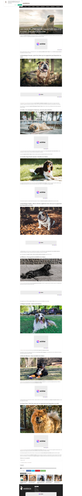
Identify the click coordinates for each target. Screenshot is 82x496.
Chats (29, 6)
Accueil (22, 6)
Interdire (15, 4)
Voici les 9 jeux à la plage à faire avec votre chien (32, 482)
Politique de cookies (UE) (38, 491)
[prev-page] (60, 473)
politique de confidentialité (27, 462)
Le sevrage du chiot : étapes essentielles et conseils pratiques (23, 482)
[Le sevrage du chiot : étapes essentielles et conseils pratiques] (24, 478)
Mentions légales (37, 490)
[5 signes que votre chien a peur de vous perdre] (58, 478)
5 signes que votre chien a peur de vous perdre (57, 482)
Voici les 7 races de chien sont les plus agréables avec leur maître (41, 482)
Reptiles (47, 6)
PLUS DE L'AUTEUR (29, 473)
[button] (61, 7)
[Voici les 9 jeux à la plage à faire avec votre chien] (32, 478)
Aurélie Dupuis (22, 33)
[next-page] (61, 473)
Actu (25, 6)
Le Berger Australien (23, 350)
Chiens (33, 6)
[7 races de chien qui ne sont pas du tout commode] (49, 478)
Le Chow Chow (22, 449)
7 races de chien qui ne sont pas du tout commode (49, 482)
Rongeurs (52, 6)
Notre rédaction (36, 489)
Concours (58, 6)
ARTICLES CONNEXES (23, 473)
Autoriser (19, 4)
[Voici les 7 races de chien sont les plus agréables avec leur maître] (41, 478)
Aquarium (42, 6)
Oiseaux (37, 6)
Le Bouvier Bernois (22, 381)
